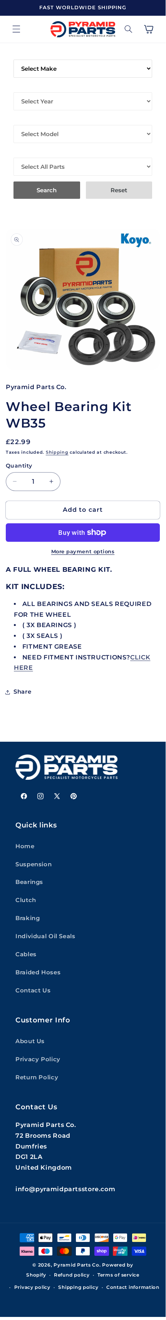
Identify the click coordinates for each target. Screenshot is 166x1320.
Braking (27, 918)
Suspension (33, 864)
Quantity (19, 466)
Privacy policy (32, 1287)
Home (25, 846)
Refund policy (72, 1275)
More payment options (83, 551)
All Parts (29, 152)
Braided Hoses (37, 972)
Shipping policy (78, 1287)
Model (24, 119)
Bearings (29, 882)
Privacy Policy (37, 1059)
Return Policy (36, 1077)
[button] (16, 29)
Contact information (132, 1287)
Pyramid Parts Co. (77, 1265)
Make (22, 54)
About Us (30, 1041)
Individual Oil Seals (45, 936)
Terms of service (118, 1275)
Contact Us (32, 990)
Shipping (57, 452)
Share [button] (22, 691)
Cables (26, 954)
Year (21, 86)
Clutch (25, 900)
